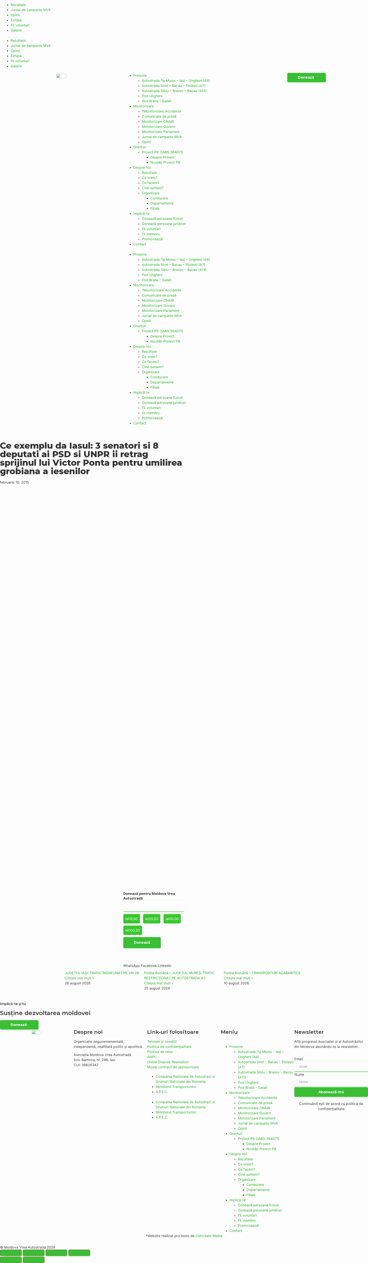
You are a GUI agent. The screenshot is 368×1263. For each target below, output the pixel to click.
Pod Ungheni (152, 96)
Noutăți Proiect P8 (165, 162)
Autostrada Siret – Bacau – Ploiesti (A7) (173, 86)
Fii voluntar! (20, 25)
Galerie (16, 30)
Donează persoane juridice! (164, 224)
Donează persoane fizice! (162, 218)
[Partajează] (34, 1253)
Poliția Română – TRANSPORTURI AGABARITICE (262, 973)
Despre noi (142, 167)
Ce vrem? (149, 178)
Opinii (15, 15)
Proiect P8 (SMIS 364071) (162, 152)
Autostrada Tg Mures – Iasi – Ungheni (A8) (176, 80)
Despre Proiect (162, 157)
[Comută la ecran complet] (56, 1253)
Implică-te (141, 213)
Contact (139, 244)
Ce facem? (150, 183)
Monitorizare (143, 106)
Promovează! (152, 239)
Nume (299, 1074)
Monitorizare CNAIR (158, 121)
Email (298, 1059)
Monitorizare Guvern (158, 126)
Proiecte (140, 75)
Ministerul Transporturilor (176, 1086)
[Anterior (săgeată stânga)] (11, 1260)
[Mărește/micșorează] (79, 1253)
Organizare (151, 193)
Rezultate (18, 5)
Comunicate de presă (159, 116)
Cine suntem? (153, 188)
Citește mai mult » (79, 978)
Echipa (16, 20)
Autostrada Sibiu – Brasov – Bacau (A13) (174, 91)
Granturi (139, 147)
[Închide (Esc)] (11, 1253)
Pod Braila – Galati (156, 101)
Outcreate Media (209, 1236)
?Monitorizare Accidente (161, 111)
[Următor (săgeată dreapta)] (34, 1260)
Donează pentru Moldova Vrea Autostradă (149, 896)
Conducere (159, 198)
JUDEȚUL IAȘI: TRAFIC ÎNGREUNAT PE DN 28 (102, 973)
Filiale (155, 208)
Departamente (162, 203)
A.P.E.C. (162, 1092)
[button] (184, 35)
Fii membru (151, 234)
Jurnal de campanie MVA (31, 10)
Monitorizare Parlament (161, 132)
